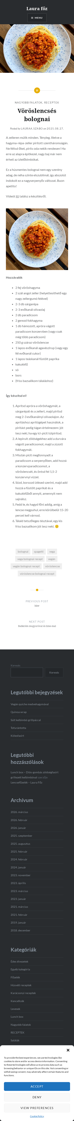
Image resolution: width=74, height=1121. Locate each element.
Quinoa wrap (19, 712)
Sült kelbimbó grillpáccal (26, 720)
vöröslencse (52, 566)
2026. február (19, 820)
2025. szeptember (21, 835)
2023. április (18, 883)
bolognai (23, 551)
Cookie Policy (37, 1116)
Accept (37, 1086)
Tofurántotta (18, 727)
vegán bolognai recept (26, 566)
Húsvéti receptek (21, 985)
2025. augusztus (20, 843)
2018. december (20, 930)
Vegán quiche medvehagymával (30, 704)
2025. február (19, 851)
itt (17, 196)
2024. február (19, 859)
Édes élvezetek (19, 961)
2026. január (18, 827)
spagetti (39, 551)
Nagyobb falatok (29, 102)
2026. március (19, 812)
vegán (51, 559)
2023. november (21, 875)
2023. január (18, 898)
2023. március (19, 891)
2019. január (18, 922)
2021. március (19, 906)
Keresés (15, 665)
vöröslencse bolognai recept (37, 573)
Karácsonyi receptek (23, 993)
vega (52, 551)
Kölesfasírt (17, 735)
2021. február (19, 914)
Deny (37, 1097)
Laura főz (37, 8)
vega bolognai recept (30, 559)
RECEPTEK (51, 102)
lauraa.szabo (32, 128)
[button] (68, 1050)
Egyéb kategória (20, 969)
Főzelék (15, 977)
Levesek (15, 1008)
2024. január (18, 867)
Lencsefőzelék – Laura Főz (26, 782)
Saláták (15, 1040)
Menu (39, 17)
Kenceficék (17, 1001)
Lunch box (17, 1016)
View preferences (37, 1108)
